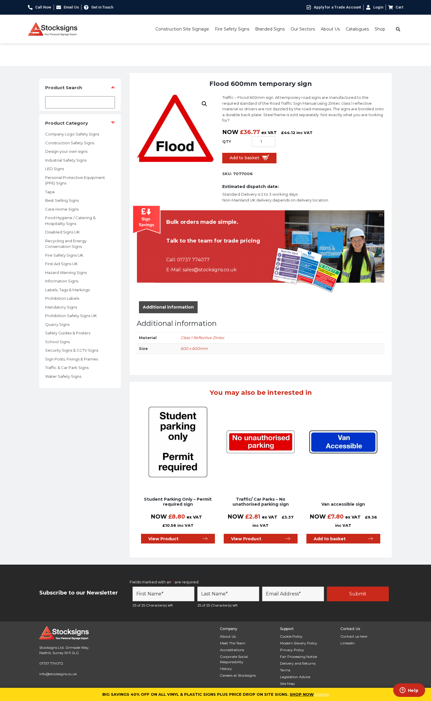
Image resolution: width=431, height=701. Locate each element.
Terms (285, 670)
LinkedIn (347, 643)
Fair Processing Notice (298, 656)
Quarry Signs (57, 324)
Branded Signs (270, 29)
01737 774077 (193, 260)
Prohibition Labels (62, 298)
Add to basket (244, 157)
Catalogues (357, 29)
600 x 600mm (194, 348)
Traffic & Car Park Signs (67, 367)
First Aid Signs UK (61, 263)
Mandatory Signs (61, 307)
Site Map (287, 683)
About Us (330, 29)
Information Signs (61, 281)
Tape (50, 191)
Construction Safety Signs (69, 142)
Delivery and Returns (297, 663)
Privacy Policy (292, 650)
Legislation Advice (295, 677)
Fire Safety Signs (232, 29)
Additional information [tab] (168, 307)
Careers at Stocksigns (238, 675)
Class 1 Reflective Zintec (202, 337)
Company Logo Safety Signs (72, 134)
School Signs (57, 341)
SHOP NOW (302, 694)
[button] (204, 104)
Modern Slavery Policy (298, 643)
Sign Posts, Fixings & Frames (71, 359)
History (226, 668)
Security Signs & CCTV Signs (71, 350)
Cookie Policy (291, 636)
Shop (380, 29)
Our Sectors (303, 29)
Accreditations (232, 650)
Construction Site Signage (182, 29)
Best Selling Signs (62, 200)
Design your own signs (66, 151)
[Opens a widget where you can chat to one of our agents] (409, 690)
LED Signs (54, 168)
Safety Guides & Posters (67, 333)
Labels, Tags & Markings (67, 289)
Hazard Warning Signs (66, 272)
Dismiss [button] (322, 694)
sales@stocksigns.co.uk (210, 269)
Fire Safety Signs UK (64, 255)
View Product (163, 538)
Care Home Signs (62, 209)
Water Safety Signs (63, 376)
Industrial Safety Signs (65, 160)
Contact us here (353, 636)
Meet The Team (232, 643)
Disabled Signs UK (62, 232)
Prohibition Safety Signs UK (71, 315)
